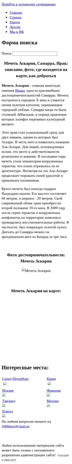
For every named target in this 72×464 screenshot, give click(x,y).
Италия (7, 390)
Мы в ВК (17, 31)
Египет (7, 411)
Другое (15, 26)
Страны (15, 17)
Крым (51, 378)
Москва (53, 400)
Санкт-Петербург (15, 378)
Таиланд (8, 400)
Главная (16, 12)
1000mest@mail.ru (15, 426)
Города (15, 22)
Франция (54, 390)
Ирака (20, 90)
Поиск (7, 53)
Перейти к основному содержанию (28, 4)
